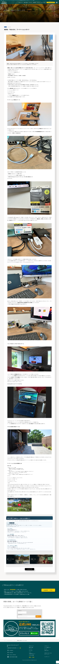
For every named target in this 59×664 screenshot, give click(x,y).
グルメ (30, 652)
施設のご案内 (26, 2)
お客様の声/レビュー (32, 653)
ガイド (15, 640)
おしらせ (38, 2)
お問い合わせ (46, 650)
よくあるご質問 (31, 655)
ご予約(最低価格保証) (50, 2)
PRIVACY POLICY (46, 654)
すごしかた (30, 2)
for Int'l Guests (43, 2)
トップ (4, 640)
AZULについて (21, 2)
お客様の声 (34, 2)
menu (57, 2)
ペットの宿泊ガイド (47, 647)
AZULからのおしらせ (9, 640)
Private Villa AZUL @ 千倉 (13, 646)
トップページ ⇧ (47, 656)
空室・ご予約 (31, 657)
